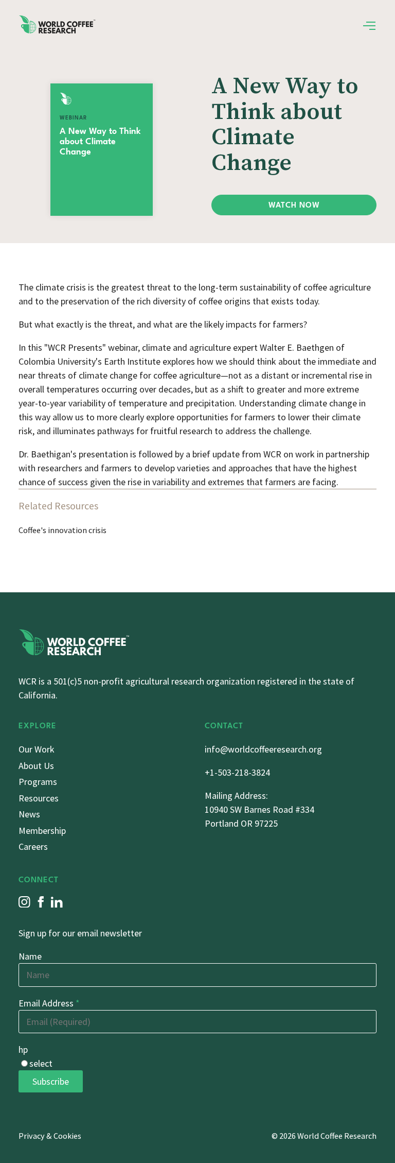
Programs (38, 782)
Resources (39, 798)
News (29, 814)
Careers (33, 846)
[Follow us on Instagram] (24, 902)
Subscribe (50, 1081)
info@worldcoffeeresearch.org (263, 749)
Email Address (49, 1003)
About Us (36, 766)
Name (30, 956)
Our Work (37, 749)
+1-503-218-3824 (237, 772)
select (40, 1063)
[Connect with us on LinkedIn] (57, 902)
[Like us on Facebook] (41, 902)
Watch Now (294, 206)
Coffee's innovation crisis (62, 530)
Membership (42, 830)
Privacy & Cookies (50, 1136)
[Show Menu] (369, 26)
